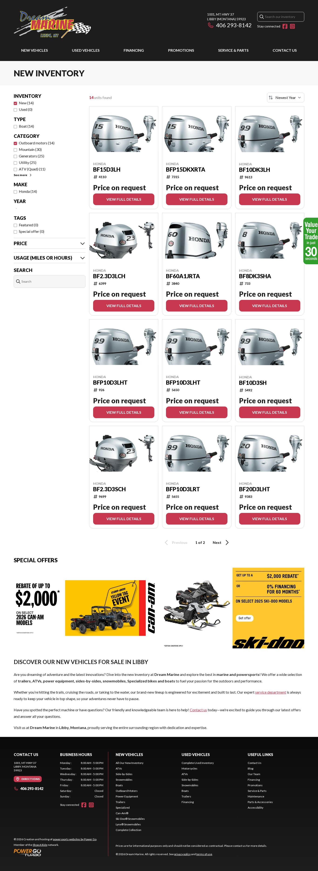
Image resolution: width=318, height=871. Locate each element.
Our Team (254, 774)
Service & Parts (233, 50)
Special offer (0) (31, 231)
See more (20, 175)
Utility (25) (27, 162)
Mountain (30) (30, 149)
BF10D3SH (253, 383)
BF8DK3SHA (255, 276)
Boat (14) (26, 126)
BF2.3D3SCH (109, 489)
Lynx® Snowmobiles (128, 824)
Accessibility (255, 807)
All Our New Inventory (129, 763)
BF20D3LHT (254, 489)
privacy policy (182, 854)
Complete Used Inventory (198, 763)
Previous (179, 542)
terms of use (204, 854)
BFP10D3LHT (110, 382)
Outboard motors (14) (36, 143)
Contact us (198, 710)
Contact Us (285, 50)
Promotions (181, 50)
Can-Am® (122, 813)
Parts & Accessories (260, 802)
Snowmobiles (124, 779)
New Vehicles (34, 50)
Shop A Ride (40, 845)
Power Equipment (127, 796)
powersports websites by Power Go (74, 839)
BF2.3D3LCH (109, 276)
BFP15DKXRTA (185, 169)
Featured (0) (28, 225)
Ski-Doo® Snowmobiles (130, 818)
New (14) (26, 103)
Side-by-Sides (124, 774)
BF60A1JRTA (183, 276)
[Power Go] (55, 852)
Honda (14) (28, 191)
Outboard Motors (127, 791)
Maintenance (256, 796)
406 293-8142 (234, 25)
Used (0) (25, 109)
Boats (119, 785)
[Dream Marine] (52, 22)
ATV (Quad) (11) (32, 169)
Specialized (123, 807)
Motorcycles (189, 768)
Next (217, 542)
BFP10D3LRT (183, 489)
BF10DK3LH (254, 169)
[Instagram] (292, 26)
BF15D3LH (106, 169)
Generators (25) (31, 156)
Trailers (120, 802)
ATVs (119, 768)
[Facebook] (285, 26)
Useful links (260, 754)
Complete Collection (128, 830)
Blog (250, 768)
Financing (134, 50)
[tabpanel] (82, 779)
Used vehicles (86, 50)
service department (270, 692)
